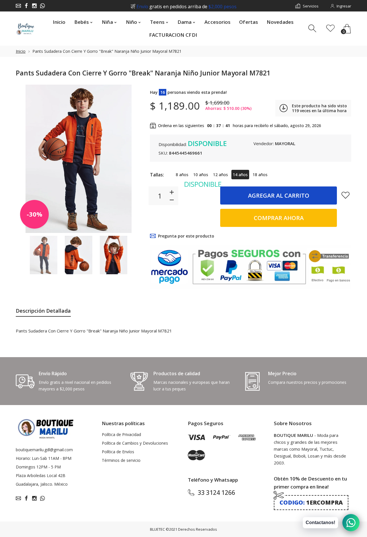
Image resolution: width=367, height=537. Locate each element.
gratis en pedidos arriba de (186, 6)
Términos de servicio (121, 460)
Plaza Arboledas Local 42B (40, 475)
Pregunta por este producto (186, 236)
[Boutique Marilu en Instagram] (34, 5)
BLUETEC (157, 529)
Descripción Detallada (43, 310)
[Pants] (43, 255)
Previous (26, 158)
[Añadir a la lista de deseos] (345, 195)
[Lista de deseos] (330, 28)
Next (131, 158)
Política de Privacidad (121, 434)
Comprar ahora (279, 218)
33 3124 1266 (216, 493)
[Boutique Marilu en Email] (18, 5)
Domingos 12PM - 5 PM (38, 467)
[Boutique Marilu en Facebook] (26, 5)
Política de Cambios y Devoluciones (135, 443)
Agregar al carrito (278, 195)
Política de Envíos (118, 451)
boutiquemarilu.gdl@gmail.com (44, 449)
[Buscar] (313, 28)
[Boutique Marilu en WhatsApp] (42, 5)
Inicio (21, 51)
